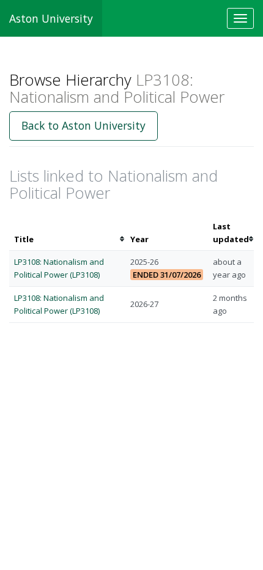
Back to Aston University (83, 125)
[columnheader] (67, 233)
